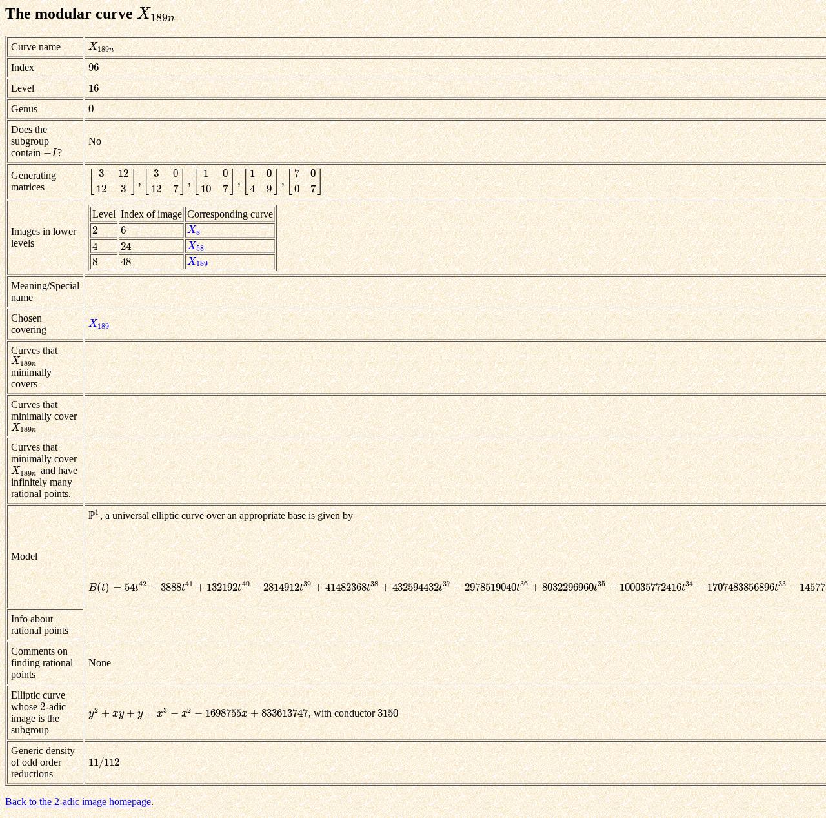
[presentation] (156, 13)
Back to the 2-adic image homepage (78, 801)
